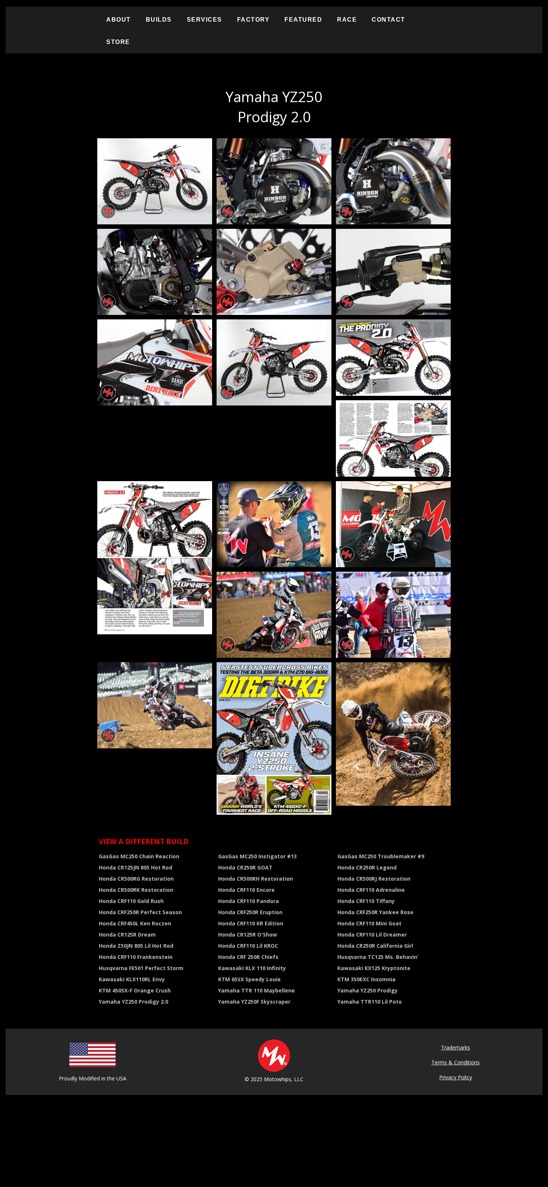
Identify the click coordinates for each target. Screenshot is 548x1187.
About (118, 19)
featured (303, 19)
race (347, 19)
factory (253, 19)
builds (159, 19)
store (118, 42)
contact (388, 19)
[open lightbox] (154, 181)
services (204, 19)
